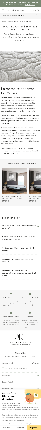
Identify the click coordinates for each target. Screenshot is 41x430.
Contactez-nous (30, 5)
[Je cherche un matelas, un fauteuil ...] (37, 16)
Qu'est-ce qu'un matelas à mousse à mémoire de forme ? (19, 226)
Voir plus (19, 41)
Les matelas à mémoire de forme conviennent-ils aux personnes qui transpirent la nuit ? (19, 273)
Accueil (4, 21)
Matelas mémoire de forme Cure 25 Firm (12, 197)
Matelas (10, 21)
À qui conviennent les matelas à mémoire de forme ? (18, 249)
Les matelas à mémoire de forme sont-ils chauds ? (17, 260)
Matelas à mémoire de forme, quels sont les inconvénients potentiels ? (18, 237)
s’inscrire (35, 363)
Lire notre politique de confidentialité (13, 420)
